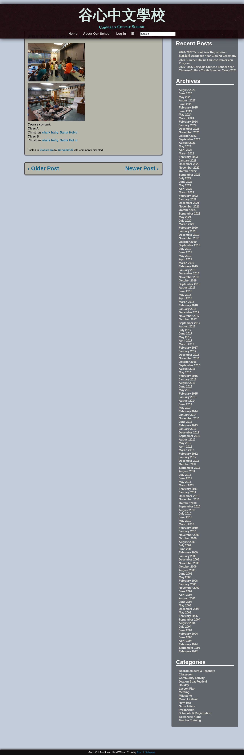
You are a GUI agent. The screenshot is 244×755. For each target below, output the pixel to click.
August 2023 (187, 142)
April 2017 (185, 340)
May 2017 (185, 337)
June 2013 (185, 421)
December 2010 (189, 496)
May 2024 (185, 114)
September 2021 (189, 213)
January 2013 (187, 428)
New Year (185, 702)
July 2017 (185, 330)
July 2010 (185, 513)
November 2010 (189, 499)
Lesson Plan (187, 688)
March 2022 (186, 192)
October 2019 (188, 241)
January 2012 (187, 457)
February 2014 (188, 411)
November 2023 (189, 132)
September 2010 (189, 506)
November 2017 (189, 316)
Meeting (184, 692)
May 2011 (185, 481)
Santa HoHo (68, 132)
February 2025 (188, 107)
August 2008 (187, 570)
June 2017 (185, 333)
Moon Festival (188, 699)
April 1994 (185, 640)
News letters (187, 706)
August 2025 (187, 100)
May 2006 (185, 605)
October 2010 (188, 503)
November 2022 (189, 167)
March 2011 (186, 485)
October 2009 (188, 538)
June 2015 (185, 386)
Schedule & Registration (195, 713)
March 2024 (186, 118)
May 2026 (185, 97)
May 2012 (185, 443)
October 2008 (188, 566)
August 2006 (187, 598)
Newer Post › (142, 168)
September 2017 (189, 323)
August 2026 (187, 90)
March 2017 (186, 344)
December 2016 (189, 354)
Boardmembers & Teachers (197, 670)
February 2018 (188, 305)
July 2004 (185, 626)
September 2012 (189, 435)
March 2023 (186, 153)
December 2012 (189, 432)
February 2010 (188, 527)
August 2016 (187, 368)
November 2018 (189, 277)
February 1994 (188, 644)
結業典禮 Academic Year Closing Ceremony (207, 55)
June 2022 (185, 181)
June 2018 (185, 291)
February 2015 (188, 393)
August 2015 (187, 382)
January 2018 (187, 308)
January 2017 (187, 351)
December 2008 (189, 559)
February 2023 (188, 156)
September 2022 (189, 174)
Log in (121, 33)
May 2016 (185, 372)
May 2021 (185, 217)
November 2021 (189, 206)
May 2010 (185, 520)
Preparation (186, 709)
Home (72, 33)
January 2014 (187, 414)
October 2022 (188, 171)
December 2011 (189, 460)
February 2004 (188, 633)
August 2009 (187, 542)
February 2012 (188, 453)
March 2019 (186, 263)
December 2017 (189, 312)
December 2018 (189, 273)
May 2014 (185, 407)
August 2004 (187, 623)
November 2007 (189, 587)
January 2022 (187, 199)
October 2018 (188, 280)
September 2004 (189, 619)
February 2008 (188, 580)
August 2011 (187, 471)
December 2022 (189, 164)
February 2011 (188, 488)
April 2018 (185, 298)
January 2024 (187, 125)
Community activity (192, 677)
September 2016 (189, 365)
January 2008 (187, 584)
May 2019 (185, 255)
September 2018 (189, 284)
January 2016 (187, 379)
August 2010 (187, 510)
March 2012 (186, 450)
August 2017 (187, 326)
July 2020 (185, 220)
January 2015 (187, 397)
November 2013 (189, 418)
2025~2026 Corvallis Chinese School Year (206, 66)
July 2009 (185, 545)
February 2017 (188, 347)
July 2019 (185, 248)
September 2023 (189, 139)
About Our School (96, 33)
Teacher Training (190, 720)
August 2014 (187, 400)
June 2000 (185, 637)
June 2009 (185, 549)
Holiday (184, 685)
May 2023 (185, 146)
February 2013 (188, 425)
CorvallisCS (65, 149)
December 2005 (189, 608)
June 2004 (185, 630)
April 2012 (185, 446)
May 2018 (185, 294)
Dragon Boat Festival (193, 681)
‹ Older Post (43, 168)
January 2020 (187, 231)
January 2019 (187, 270)
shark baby (50, 132)
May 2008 (185, 577)
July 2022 (185, 178)
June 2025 (185, 104)
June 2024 (185, 111)
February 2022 (188, 195)
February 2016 (188, 375)
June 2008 (185, 573)
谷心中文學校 (122, 16)
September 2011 (189, 467)
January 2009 (187, 556)
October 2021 (188, 209)
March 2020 (186, 224)
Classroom (47, 149)
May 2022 (185, 185)
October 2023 (188, 135)
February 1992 (188, 651)
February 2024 (188, 121)
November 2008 (189, 563)
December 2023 (189, 128)
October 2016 (188, 361)
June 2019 (185, 252)
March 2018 (186, 301)
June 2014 (185, 404)
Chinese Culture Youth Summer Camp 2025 (207, 70)
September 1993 (189, 647)
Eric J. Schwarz (146, 752)
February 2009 (188, 552)
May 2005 (185, 612)
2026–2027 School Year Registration (202, 52)
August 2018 (187, 287)
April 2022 (185, 188)
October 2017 (188, 319)
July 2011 (185, 474)
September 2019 (189, 245)
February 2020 (188, 227)
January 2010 (187, 531)
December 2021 (189, 202)
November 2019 (189, 238)
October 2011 (187, 464)
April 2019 (185, 259)
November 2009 (189, 534)
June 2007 (185, 591)
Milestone (185, 695)
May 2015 (185, 390)
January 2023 (187, 160)
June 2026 (185, 93)
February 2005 (188, 616)
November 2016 (189, 358)
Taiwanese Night (190, 716)
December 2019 (189, 234)
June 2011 (185, 478)
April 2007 (185, 594)
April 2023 (185, 149)
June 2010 (185, 517)
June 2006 (185, 601)
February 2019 (188, 266)
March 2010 (186, 524)
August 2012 (187, 439)
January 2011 (187, 492)
